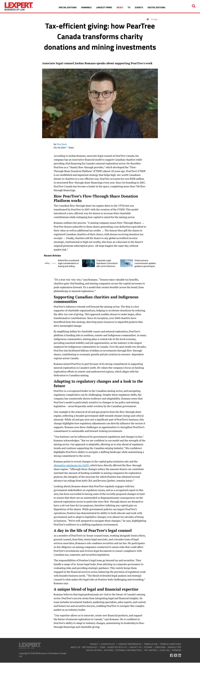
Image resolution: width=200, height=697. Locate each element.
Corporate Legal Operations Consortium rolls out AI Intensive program (107, 263)
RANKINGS (86, 7)
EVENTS (139, 7)
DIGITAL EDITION (94, 650)
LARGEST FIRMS (104, 7)
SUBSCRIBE (160, 647)
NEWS (120, 7)
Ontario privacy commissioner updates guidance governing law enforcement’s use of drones (145, 263)
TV (129, 7)
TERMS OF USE (151, 644)
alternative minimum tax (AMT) (71, 465)
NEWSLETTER (174, 647)
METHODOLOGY (90, 647)
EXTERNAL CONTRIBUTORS (128, 650)
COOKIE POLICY (108, 644)
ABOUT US (75, 647)
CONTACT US (135, 647)
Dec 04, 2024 (60, 147)
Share (71, 147)
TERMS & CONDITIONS (170, 644)
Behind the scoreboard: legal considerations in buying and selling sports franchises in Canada (68, 263)
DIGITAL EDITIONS (156, 7)
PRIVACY (94, 644)
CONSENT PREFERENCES (129, 644)
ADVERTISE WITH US (117, 647)
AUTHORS (108, 650)
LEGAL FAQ (165, 650)
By (60, 144)
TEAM (102, 647)
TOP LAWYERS (150, 650)
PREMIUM (176, 650)
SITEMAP (148, 647)
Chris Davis (61, 144)
